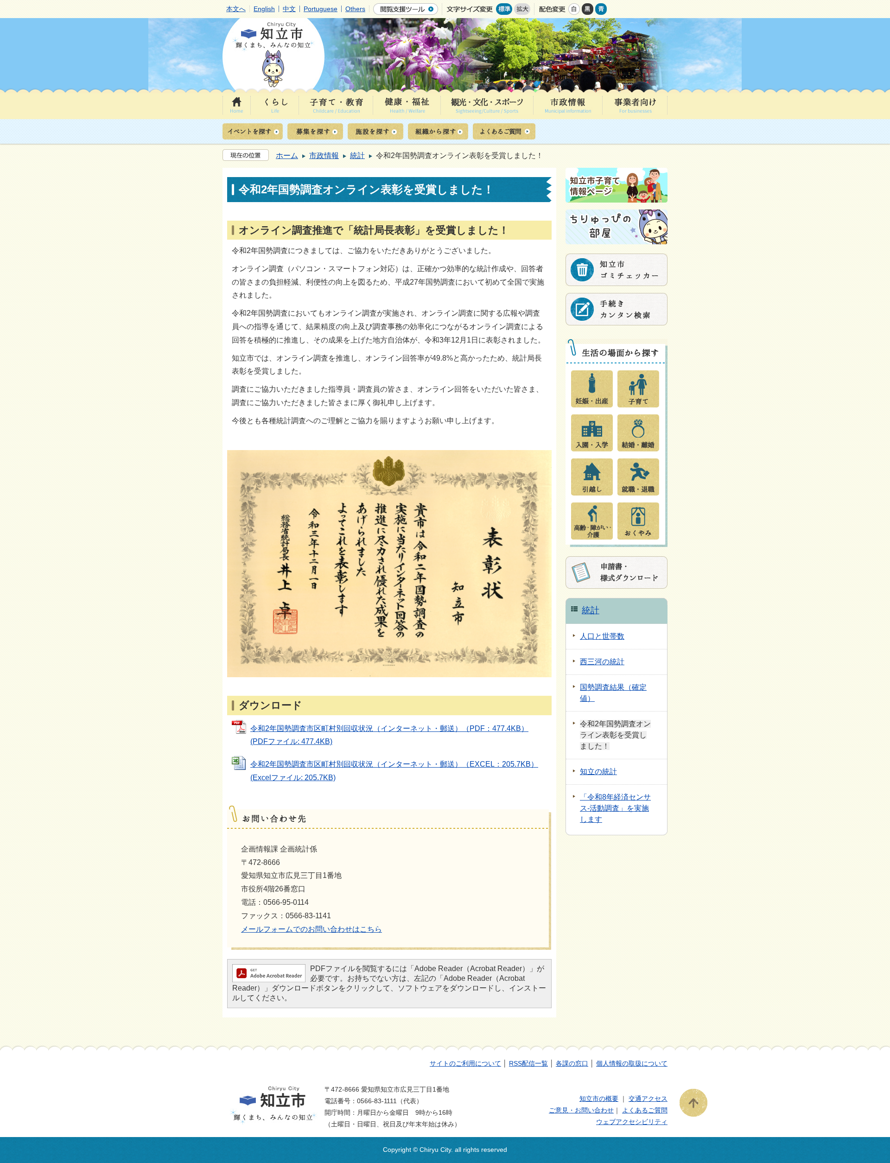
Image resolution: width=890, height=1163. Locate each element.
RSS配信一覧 (528, 1063)
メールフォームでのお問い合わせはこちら (311, 929)
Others (355, 9)
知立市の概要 (598, 1098)
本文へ (236, 9)
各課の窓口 (572, 1063)
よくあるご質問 (645, 1110)
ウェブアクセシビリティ (632, 1121)
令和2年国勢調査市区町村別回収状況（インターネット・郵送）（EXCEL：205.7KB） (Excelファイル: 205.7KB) (394, 771)
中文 (289, 9)
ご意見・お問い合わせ (581, 1110)
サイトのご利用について (465, 1063)
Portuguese (320, 9)
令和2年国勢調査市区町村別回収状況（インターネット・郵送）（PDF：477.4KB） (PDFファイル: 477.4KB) (389, 735)
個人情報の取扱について (632, 1063)
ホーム (287, 155)
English (264, 9)
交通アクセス (648, 1098)
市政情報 (324, 155)
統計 (357, 155)
